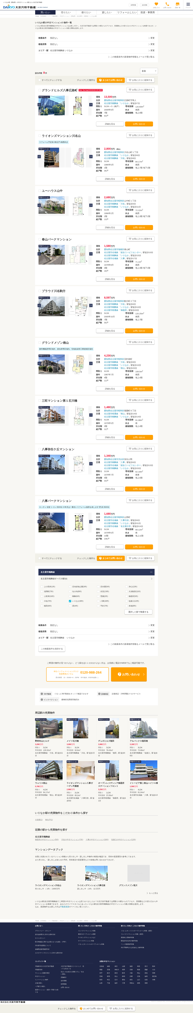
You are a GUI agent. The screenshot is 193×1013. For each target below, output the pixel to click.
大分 (153, 969)
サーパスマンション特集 (86, 941)
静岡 (123, 976)
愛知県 (107, 100)
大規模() (39, 820)
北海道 (102, 966)
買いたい (45, 12)
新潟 (116, 973)
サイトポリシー (40, 938)
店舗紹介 (64, 977)
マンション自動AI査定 (42, 973)
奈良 (131, 979)
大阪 (131, 973)
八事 (123, 258)
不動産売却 (38, 969)
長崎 (146, 983)
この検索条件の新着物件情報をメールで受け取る (132, 57)
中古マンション (40, 976)
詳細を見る (110, 124)
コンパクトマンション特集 (86, 931)
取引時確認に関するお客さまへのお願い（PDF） (51, 942)
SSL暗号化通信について (43, 945)
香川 (146, 966)
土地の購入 (38, 983)
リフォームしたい (127, 12)
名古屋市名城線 (111, 252)
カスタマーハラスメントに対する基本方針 (49, 953)
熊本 (153, 966)
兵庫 (131, 976)
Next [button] (91, 104)
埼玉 (108, 979)
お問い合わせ (139, 124)
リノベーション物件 (41, 979)
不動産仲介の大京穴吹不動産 (44, 966)
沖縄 (153, 979)
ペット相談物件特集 (127, 944)
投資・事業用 (148, 12)
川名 (123, 158)
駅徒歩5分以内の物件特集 (129, 941)
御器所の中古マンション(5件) (47, 840)
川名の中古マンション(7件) (72, 840)
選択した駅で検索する (138, 612)
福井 (116, 983)
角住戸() (49, 820)
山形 (101, 983)
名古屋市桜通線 (111, 310)
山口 (138, 979)
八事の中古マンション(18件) (97, 840)
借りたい (86, 12)
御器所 (124, 310)
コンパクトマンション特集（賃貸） (132, 934)
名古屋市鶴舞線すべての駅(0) (54, 579)
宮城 (101, 976)
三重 (123, 983)
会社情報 (144, 5)
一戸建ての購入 (40, 986)
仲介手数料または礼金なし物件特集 (132, 947)
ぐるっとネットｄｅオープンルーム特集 (91, 944)
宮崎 (153, 973)
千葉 (108, 983)
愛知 (123, 979)
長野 (123, 969)
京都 (131, 969)
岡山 (138, 973)
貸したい (107, 12)
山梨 (123, 966)
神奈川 (117, 969)
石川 (116, 979)
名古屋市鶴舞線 (111, 103)
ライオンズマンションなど (86, 937)
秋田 (101, 979)
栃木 (108, 973)
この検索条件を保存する (52, 649)
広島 (138, 976)
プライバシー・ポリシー (43, 931)
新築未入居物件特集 (127, 937)
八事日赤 (125, 520)
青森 (101, 969)
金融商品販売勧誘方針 (42, 949)
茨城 (108, 969)
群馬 (108, 976)
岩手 (101, 973)
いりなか (125, 103)
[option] (52, 105)
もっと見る (153, 893)
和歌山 (132, 983)
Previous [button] (39, 104)
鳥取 (138, 966)
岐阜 (123, 973)
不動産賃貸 (64, 907)
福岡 (146, 976)
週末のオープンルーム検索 (86, 934)
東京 (116, 966)
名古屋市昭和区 (117, 100)
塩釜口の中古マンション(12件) (123, 840)
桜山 (123, 368)
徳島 (138, 983)
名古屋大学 (126, 526)
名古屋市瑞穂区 (117, 249)
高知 (146, 973)
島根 (138, 969)
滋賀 (131, 966)
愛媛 (146, 969)
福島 (108, 966)
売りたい (66, 12)
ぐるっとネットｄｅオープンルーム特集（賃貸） (137, 931)
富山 (116, 976)
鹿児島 (154, 976)
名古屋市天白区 (117, 459)
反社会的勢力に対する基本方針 (45, 934)
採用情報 (133, 5)
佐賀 (146, 979)
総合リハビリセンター (131, 252)
